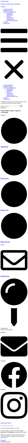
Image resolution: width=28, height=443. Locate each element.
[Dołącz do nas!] (14, 238)
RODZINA (10, 13)
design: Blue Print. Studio (7, 425)
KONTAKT (7, 23)
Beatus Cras (4, 210)
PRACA (9, 16)
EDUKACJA (10, 19)
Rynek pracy (5, 178)
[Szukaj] (21, 106)
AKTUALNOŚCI (8, 9)
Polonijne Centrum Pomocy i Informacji (10, 4)
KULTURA (10, 17)
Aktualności (4, 147)
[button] (14, 54)
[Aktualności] (14, 143)
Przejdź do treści (5, 1)
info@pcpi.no (5, 276)
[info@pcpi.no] (14, 273)
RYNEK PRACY (8, 10)
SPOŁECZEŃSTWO (12, 20)
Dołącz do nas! (5, 242)
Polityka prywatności (6, 422)
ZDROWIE (10, 14)
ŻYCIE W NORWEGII (10, 12)
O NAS (6, 21)
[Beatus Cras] (14, 207)
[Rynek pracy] (14, 175)
